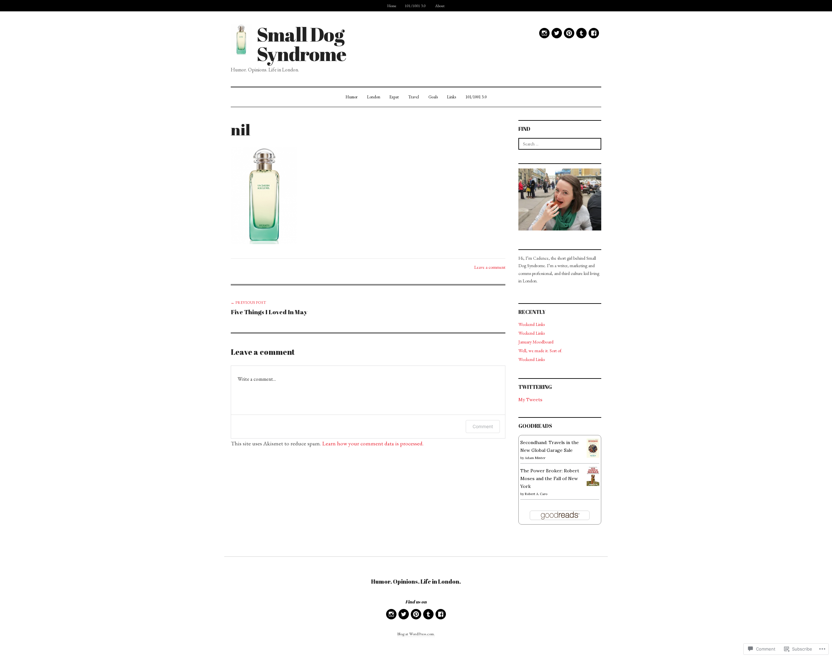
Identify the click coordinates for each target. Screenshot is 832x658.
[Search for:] (559, 144)
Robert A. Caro (536, 494)
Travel (413, 97)
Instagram (544, 33)
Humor (351, 97)
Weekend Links (531, 324)
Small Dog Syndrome (301, 44)
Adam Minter (535, 458)
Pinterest (569, 33)
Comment (483, 426)
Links (451, 97)
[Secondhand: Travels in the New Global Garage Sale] (593, 448)
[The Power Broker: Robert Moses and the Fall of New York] (593, 476)
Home (391, 5)
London (373, 97)
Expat (394, 97)
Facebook (594, 33)
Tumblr (581, 33)
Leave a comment (489, 267)
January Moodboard (535, 342)
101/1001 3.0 (415, 5)
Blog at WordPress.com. (416, 634)
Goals (433, 97)
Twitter (557, 33)
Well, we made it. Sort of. (540, 351)
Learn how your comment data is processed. (372, 443)
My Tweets (530, 400)
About (440, 5)
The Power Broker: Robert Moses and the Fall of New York (549, 478)
